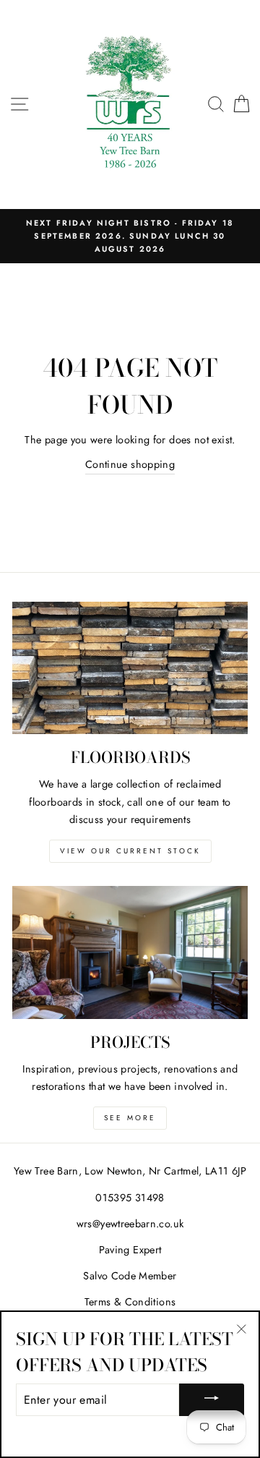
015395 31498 (129, 1197)
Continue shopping (130, 464)
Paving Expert (130, 1249)
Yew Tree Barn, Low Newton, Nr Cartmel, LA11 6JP (130, 1171)
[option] (130, 236)
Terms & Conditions (130, 1302)
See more (130, 1117)
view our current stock (130, 850)
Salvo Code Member (129, 1276)
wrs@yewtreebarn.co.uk (130, 1223)
